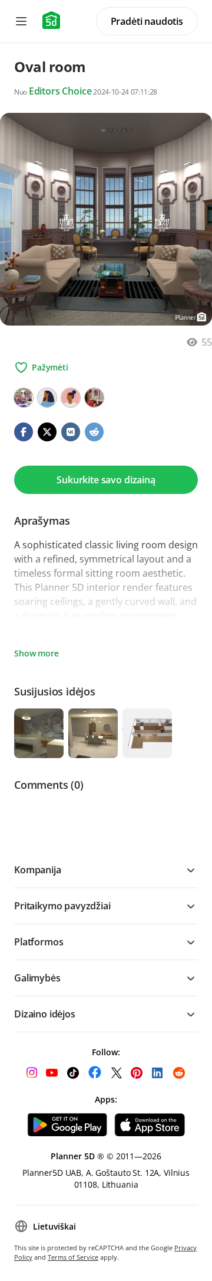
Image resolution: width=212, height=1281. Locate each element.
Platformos (38, 941)
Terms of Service (73, 1257)
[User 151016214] (47, 397)
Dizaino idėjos (44, 1013)
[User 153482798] (70, 397)
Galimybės (37, 977)
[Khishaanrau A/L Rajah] (23, 397)
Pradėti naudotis (147, 21)
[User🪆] (94, 397)
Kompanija (37, 869)
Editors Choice (60, 90)
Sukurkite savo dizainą (106, 479)
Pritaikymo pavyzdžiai (62, 905)
